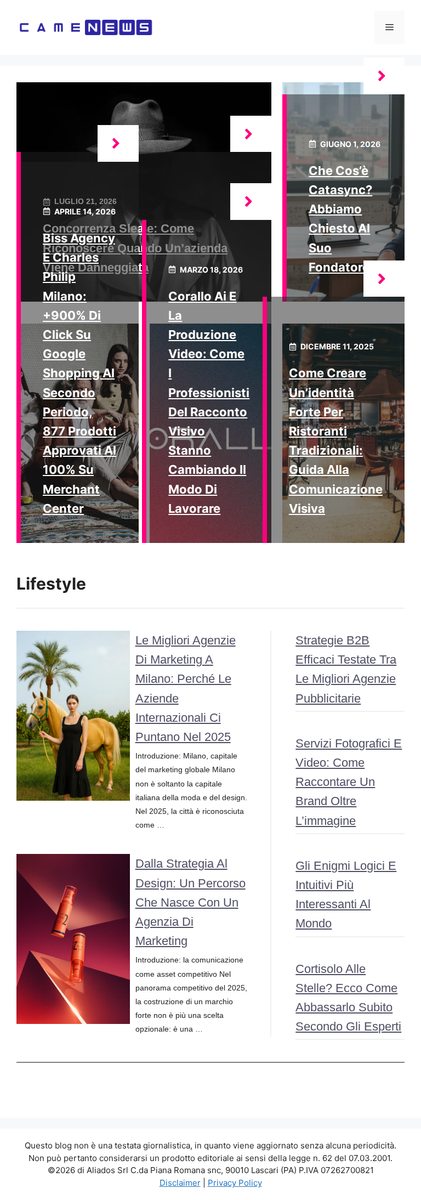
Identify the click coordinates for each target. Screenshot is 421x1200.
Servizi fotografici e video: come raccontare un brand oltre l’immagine (348, 782)
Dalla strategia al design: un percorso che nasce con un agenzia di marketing (190, 902)
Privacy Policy (235, 1183)
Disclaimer (180, 1183)
